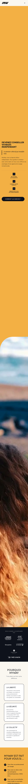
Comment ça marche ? (13, 199)
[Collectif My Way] (5, 3)
